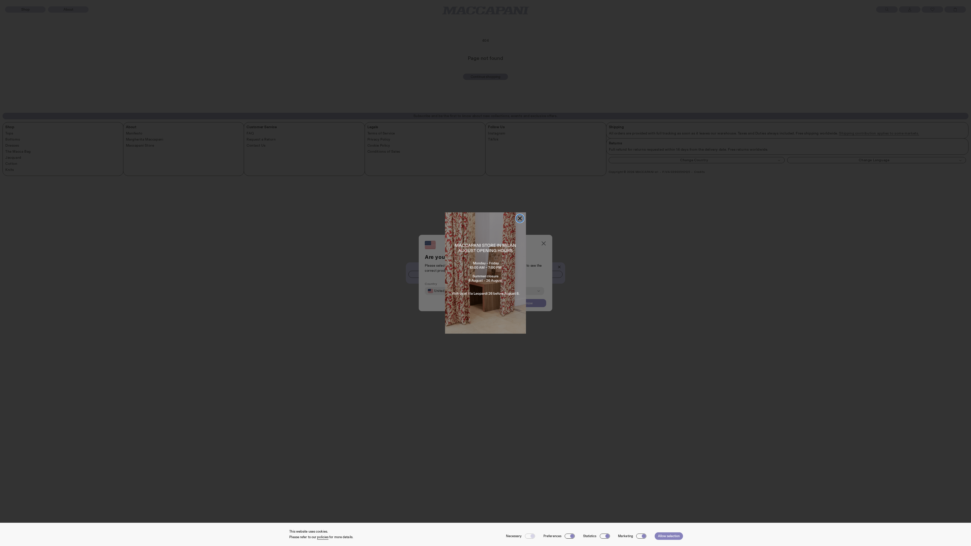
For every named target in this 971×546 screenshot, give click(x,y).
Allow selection (669, 536)
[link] (485, 273)
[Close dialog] (520, 218)
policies (322, 537)
